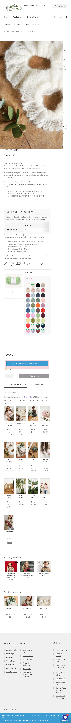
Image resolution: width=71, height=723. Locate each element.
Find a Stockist (27, 659)
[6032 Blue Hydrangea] (28, 305)
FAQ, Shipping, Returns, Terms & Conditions (28, 674)
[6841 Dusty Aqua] (33, 300)
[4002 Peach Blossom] (43, 300)
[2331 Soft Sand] (43, 285)
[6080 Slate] (43, 295)
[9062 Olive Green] (33, 305)
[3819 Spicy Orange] (43, 310)
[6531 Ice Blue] (28, 300)
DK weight (9, 657)
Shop (5, 17)
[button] (13, 280)
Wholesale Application (26, 664)
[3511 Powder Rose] (33, 290)
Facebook (46, 6)
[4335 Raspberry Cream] (28, 295)
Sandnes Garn (28, 397)
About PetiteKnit (28, 656)
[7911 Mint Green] (43, 330)
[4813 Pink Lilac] (28, 330)
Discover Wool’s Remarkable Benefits (61, 690)
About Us (17, 24)
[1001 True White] (33, 325)
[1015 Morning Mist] (33, 285)
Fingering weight (11, 650)
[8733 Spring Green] (38, 315)
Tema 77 (23, 31)
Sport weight (10, 654)
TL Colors (29, 279)
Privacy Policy (27, 669)
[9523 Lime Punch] (38, 320)
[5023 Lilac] (33, 315)
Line (14, 256)
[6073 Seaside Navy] (43, 325)
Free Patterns (17, 17)
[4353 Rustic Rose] (38, 330)
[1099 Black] (38, 285)
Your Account (36, 24)
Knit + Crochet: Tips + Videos (60, 697)
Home (7, 31)
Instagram (39, 6)
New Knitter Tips (61, 679)
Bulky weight (10, 664)
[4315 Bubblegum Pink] (28, 315)
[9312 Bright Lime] (43, 320)
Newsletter (7, 24)
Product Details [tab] (15, 385)
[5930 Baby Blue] (33, 295)
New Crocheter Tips (61, 683)
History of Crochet (59, 655)
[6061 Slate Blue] (38, 295)
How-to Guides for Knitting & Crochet (60, 667)
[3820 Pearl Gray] (38, 290)
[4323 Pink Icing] (43, 290)
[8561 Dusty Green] (38, 300)
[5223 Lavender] (33, 330)
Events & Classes (32, 17)
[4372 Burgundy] (43, 315)
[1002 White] (28, 285)
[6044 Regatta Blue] (28, 310)
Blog (27, 24)
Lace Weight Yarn (11, 668)
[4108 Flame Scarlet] (28, 325)
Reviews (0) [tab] (39, 385)
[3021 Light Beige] (28, 290)
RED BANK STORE (29, 6)
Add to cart (34, 376)
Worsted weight (11, 661)
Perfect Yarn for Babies (61, 674)
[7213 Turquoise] (33, 310)
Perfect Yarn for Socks (61, 660)
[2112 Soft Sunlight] (28, 320)
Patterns (17, 31)
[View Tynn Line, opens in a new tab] (25, 274)
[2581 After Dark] (38, 325)
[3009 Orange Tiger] (38, 305)
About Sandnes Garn (27, 651)
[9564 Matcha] (33, 320)
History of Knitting (61, 650)
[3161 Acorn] (38, 310)
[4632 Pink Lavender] (43, 305)
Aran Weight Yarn (11, 672)
